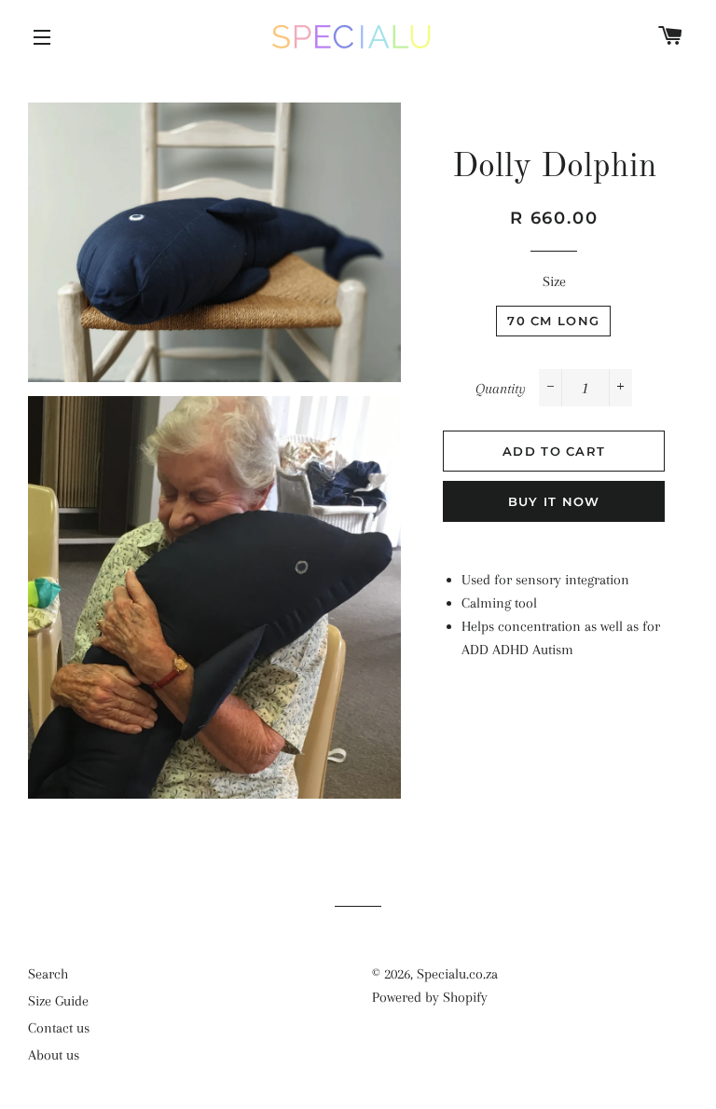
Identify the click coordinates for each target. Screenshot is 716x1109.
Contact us (59, 1028)
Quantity (500, 388)
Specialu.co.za (457, 973)
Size (554, 281)
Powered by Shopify (430, 997)
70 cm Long (553, 320)
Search (48, 973)
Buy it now (554, 501)
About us (53, 1055)
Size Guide (58, 1001)
